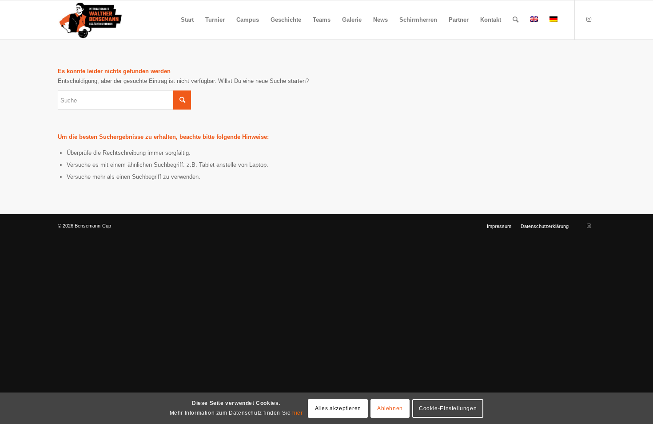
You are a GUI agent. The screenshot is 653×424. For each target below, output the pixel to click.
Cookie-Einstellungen (448, 408)
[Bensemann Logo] (90, 19)
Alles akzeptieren (338, 408)
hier (297, 412)
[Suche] (515, 19)
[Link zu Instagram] (588, 19)
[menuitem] (187, 19)
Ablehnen (390, 408)
